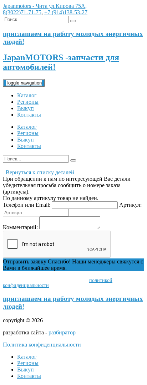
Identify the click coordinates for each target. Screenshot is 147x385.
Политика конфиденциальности (42, 345)
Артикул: (130, 205)
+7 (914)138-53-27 (65, 12)
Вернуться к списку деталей (38, 172)
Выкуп (25, 108)
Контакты (29, 115)
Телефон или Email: (26, 205)
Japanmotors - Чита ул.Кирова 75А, (45, 6)
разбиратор (62, 332)
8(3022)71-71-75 (22, 12)
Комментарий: (20, 227)
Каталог (27, 95)
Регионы (28, 102)
